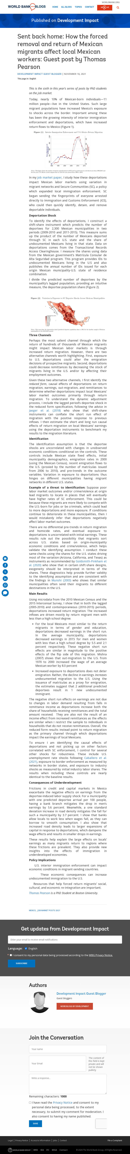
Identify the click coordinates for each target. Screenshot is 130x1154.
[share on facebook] (5, 565)
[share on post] (5, 571)
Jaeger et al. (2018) (45, 410)
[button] (118, 7)
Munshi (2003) (61, 580)
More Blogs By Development (75, 1006)
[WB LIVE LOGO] (104, 8)
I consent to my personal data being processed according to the (63, 955)
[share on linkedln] (5, 578)
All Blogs (66, 7)
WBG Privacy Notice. (101, 955)
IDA (42, 1150)
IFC (47, 1150)
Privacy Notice (62, 1102)
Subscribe (21, 963)
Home (55, 7)
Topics (78, 7)
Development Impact (78, 21)
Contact (89, 7)
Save (35, 1123)
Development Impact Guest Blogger (39, 74)
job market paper (49, 177)
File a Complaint (115, 1140)
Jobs (55, 1140)
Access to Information (40, 1140)
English (33, 78)
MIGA (54, 1150)
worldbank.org (111, 2)
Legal (10, 1140)
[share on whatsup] (5, 585)
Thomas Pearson (39, 893)
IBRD (35, 1150)
